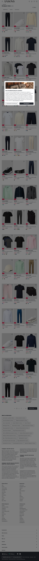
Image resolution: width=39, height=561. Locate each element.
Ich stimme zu (26, 103)
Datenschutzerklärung (16, 100)
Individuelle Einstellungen (11, 103)
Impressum (21, 100)
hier (25, 99)
